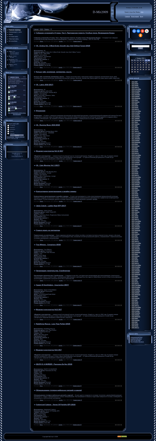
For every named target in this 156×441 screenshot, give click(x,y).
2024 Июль (135, 281)
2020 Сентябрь (136, 199)
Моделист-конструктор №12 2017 (49, 310)
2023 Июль (135, 261)
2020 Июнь (135, 193)
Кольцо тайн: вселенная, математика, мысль (54, 72)
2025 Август (135, 305)
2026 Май (134, 322)
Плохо (12, 131)
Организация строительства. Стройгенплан (53, 271)
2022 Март (135, 232)
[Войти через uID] (134, 31)
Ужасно (12, 133)
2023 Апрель (135, 256)
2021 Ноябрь (136, 225)
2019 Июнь (135, 171)
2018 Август (135, 153)
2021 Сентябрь (136, 221)
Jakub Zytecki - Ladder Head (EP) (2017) (51, 206)
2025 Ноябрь (136, 311)
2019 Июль (135, 173)
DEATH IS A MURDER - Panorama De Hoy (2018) (54, 364)
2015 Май (134, 81)
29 (132, 72)
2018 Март (135, 144)
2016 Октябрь (136, 113)
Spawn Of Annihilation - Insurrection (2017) (52, 285)
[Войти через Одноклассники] (140, 35)
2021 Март (135, 210)
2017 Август (135, 131)
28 (149, 69)
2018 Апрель (135, 146)
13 (146, 65)
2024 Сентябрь (136, 285)
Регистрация (135, 16)
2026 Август (135, 327)
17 (137, 67)
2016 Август (135, 109)
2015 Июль (135, 85)
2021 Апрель (135, 212)
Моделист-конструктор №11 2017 (49, 350)
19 (143, 67)
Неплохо (12, 129)
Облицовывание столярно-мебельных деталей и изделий (59, 390)
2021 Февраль (136, 208)
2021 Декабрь (136, 226)
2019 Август (135, 175)
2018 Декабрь (136, 160)
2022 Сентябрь (136, 243)
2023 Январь (136, 250)
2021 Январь (136, 206)
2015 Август (135, 87)
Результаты (10, 137)
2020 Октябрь (136, 201)
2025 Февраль (136, 294)
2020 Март (135, 188)
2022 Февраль (136, 230)
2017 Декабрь (136, 138)
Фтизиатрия (40, 111)
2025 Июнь (135, 302)
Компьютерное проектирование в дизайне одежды (56, 191)
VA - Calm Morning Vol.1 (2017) (47, 165)
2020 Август (135, 197)
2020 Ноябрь (136, 203)
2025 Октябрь (136, 309)
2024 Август (135, 283)
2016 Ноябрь (136, 114)
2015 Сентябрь (136, 89)
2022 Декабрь (136, 248)
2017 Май (134, 125)
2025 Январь (136, 292)
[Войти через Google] (147, 31)
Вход (141, 16)
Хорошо (12, 127)
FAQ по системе (135, 340)
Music (10, 56)
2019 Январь (136, 162)
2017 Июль (135, 129)
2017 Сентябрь (136, 133)
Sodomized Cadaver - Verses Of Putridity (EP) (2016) (55, 405)
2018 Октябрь (136, 157)
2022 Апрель (135, 234)
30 (135, 72)
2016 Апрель (135, 102)
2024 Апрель (135, 278)
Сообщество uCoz (136, 338)
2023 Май (134, 258)
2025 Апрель (135, 298)
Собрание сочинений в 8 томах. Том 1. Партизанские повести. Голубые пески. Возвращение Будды (75, 33)
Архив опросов (19, 137)
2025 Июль (135, 303)
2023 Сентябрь (136, 265)
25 (140, 69)
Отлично (12, 125)
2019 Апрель (135, 168)
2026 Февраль (136, 316)
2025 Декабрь (136, 313)
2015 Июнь (135, 83)
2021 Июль (135, 217)
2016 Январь (136, 96)
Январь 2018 (140, 58)
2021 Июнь (135, 215)
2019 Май (134, 169)
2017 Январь (136, 118)
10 (137, 65)
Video (10, 51)
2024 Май (134, 280)
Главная (127, 16)
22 (132, 69)
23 (135, 69)
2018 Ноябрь (136, 158)
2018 (41, 29)
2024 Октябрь (136, 287)
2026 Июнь (135, 324)
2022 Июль (135, 239)
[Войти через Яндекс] (142, 31)
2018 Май (134, 147)
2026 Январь (136, 314)
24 (137, 69)
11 (140, 65)
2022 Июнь (135, 237)
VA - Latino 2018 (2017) (44, 85)
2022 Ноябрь (136, 247)
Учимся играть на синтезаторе (48, 230)
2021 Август (135, 219)
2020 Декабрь (136, 204)
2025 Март (135, 296)
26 (143, 69)
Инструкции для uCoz (137, 341)
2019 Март (135, 166)
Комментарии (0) (77, 41)
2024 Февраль (136, 274)
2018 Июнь (135, 149)
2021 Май (134, 214)
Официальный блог (136, 337)
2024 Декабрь (136, 291)
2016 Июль (135, 107)
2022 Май (134, 236)
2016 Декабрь (136, 116)
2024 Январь (136, 272)
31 (137, 72)
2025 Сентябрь (136, 307)
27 (146, 69)
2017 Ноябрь (136, 136)
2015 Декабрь (136, 94)
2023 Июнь (135, 259)
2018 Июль (135, 151)
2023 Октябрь (136, 267)
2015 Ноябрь (136, 92)
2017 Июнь (135, 127)
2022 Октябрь (136, 245)
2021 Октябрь (136, 223)
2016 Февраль (136, 98)
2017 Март (135, 122)
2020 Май (134, 191)
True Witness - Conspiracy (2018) (48, 245)
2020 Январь (136, 184)
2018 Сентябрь (136, 155)
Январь (46, 29)
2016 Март (135, 100)
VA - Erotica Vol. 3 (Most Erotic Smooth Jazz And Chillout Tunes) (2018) (63, 46)
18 (140, 67)
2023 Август (135, 263)
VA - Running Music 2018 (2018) (48, 125)
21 (149, 67)
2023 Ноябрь (136, 269)
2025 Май (134, 300)
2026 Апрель (135, 320)
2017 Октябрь (136, 135)
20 (146, 67)
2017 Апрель (135, 124)
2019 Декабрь (136, 182)
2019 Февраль (136, 164)
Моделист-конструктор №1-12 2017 (49, 151)
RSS (142, 12)
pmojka (61, 41)
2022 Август (135, 241)
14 (149, 65)
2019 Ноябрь (136, 180)
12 (143, 65)
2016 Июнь (135, 105)
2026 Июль (135, 325)
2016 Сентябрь (136, 111)
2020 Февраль (136, 186)
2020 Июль (135, 195)
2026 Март (135, 318)
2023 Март (135, 254)
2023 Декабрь (136, 270)
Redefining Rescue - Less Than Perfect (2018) (53, 324)
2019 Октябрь (136, 179)
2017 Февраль (136, 120)
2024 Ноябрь (136, 289)
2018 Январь (136, 140)
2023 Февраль (136, 252)
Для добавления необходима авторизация (17, 113)
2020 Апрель (135, 190)
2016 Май (134, 103)
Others (11, 64)
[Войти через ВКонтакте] (138, 31)
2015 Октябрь (136, 91)
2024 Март (135, 276)
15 (132, 67)
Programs (12, 59)
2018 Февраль (136, 142)
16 (135, 67)
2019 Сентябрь (136, 177)
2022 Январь (136, 228)
